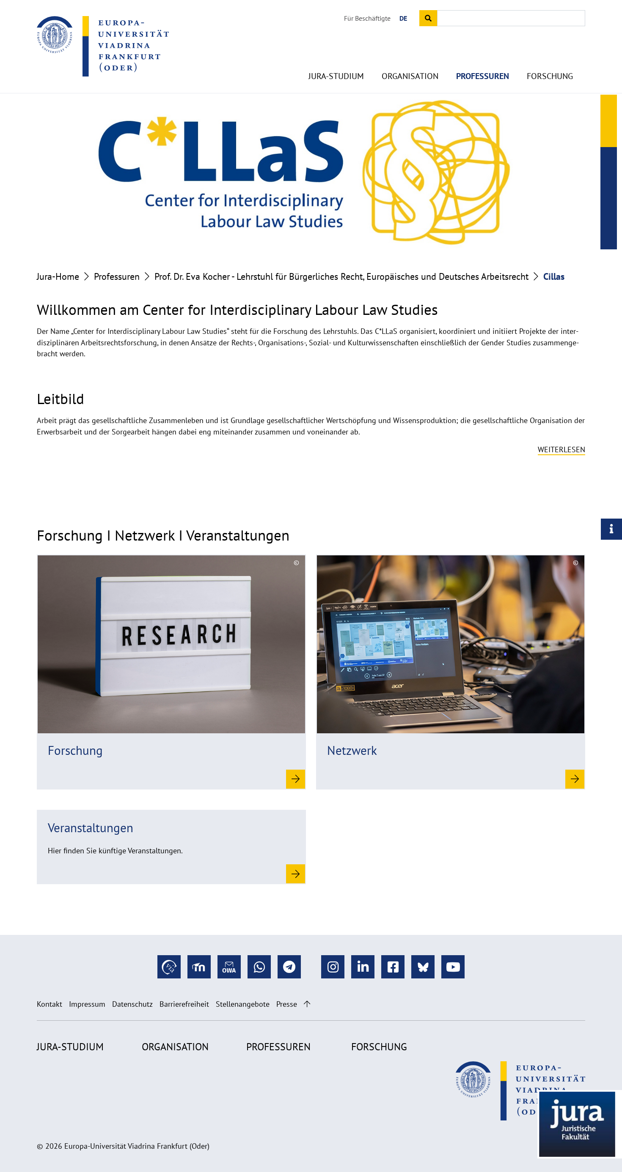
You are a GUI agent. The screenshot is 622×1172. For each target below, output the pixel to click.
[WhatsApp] (259, 966)
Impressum (87, 1004)
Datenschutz (132, 1004)
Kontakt (49, 1004)
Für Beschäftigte (367, 18)
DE (403, 18)
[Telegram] (289, 966)
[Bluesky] (423, 966)
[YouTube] (453, 966)
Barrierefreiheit (184, 1004)
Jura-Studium (336, 76)
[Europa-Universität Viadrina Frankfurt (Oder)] (103, 46)
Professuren (482, 76)
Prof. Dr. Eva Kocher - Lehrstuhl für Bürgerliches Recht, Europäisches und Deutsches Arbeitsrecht (341, 276)
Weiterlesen (561, 449)
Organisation (410, 76)
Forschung (550, 76)
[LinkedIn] (362, 966)
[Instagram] (332, 966)
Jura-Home (58, 276)
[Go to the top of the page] (307, 1004)
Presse (286, 1004)
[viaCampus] (169, 966)
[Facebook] (393, 966)
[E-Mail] (229, 966)
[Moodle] (199, 966)
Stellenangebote (243, 1004)
